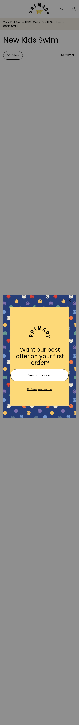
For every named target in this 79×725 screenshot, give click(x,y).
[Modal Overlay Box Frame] (39, 362)
